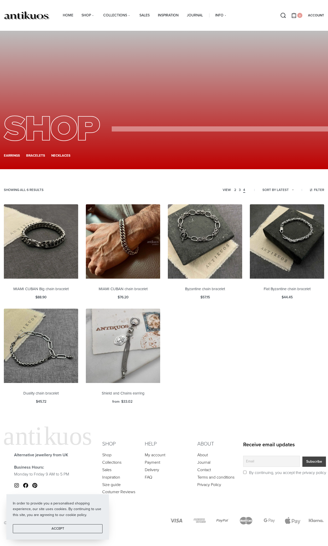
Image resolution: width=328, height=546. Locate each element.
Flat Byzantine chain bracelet (287, 289)
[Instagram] (16, 485)
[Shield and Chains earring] (123, 346)
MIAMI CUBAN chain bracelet (123, 289)
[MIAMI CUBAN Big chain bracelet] (41, 241)
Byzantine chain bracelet (205, 289)
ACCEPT (58, 529)
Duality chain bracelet (41, 393)
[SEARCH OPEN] (283, 15)
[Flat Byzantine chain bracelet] (287, 241)
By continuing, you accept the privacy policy (287, 472)
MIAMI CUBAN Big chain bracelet (41, 289)
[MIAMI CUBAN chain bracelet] (123, 241)
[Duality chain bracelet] (41, 346)
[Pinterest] (34, 485)
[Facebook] (25, 485)
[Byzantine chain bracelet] (205, 241)
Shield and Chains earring (123, 393)
